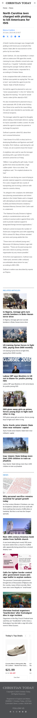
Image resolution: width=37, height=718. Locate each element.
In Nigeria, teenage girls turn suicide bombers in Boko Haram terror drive (18, 314)
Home (5, 8)
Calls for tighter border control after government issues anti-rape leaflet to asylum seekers (17, 574)
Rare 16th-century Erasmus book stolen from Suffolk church (18, 538)
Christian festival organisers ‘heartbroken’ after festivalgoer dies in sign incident (17, 612)
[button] (3, 3)
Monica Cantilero (9, 30)
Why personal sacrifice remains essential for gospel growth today (18, 498)
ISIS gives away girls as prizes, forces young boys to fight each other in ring (18, 411)
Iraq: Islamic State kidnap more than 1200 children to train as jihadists (17, 458)
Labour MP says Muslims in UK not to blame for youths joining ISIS (17, 378)
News (11, 8)
